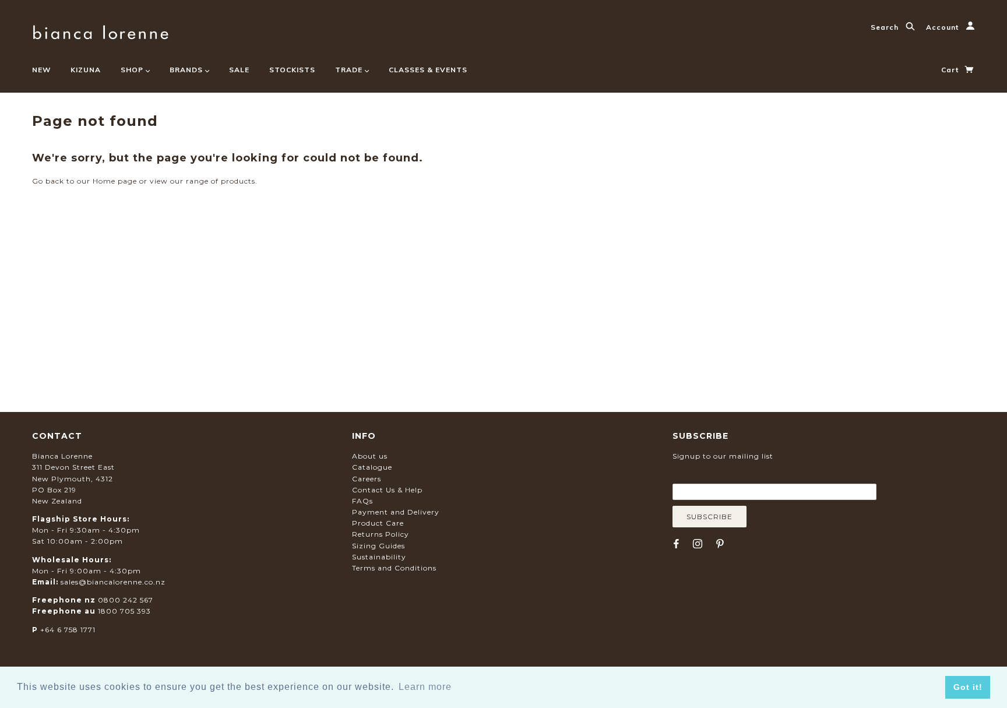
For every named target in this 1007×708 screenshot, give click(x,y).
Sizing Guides (378, 545)
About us (370, 456)
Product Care (378, 523)
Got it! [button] (968, 687)
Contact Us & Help (387, 489)
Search (886, 27)
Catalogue (372, 467)
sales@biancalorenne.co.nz (113, 581)
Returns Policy (380, 534)
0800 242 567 (125, 600)
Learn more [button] (425, 687)
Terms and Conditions (394, 567)
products (238, 181)
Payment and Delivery (395, 512)
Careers (366, 478)
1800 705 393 (124, 611)
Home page (115, 181)
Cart (951, 69)
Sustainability (379, 556)
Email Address (729, 475)
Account (943, 27)
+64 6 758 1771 (68, 629)
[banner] (100, 30)
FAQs (362, 500)
